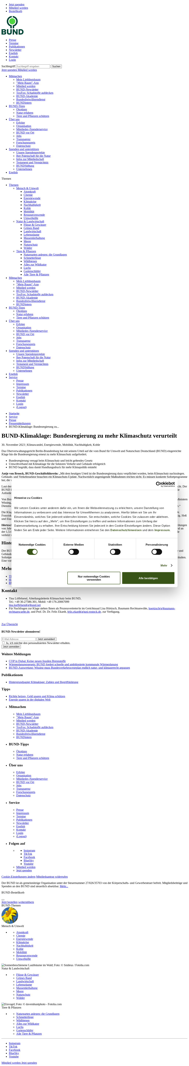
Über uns (14, 119)
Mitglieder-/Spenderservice (32, 129)
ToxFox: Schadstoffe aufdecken (34, 92)
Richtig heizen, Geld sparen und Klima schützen (37, 696)
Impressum (162, 530)
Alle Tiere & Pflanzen (36, 274)
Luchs (27, 267)
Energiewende (32, 198)
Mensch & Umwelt (27, 188)
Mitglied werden (18, 7)
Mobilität (29, 211)
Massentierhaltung (34, 238)
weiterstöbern (26, 902)
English (13, 53)
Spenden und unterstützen (24, 149)
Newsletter (15, 49)
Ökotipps (21, 109)
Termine (13, 43)
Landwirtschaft (32, 231)
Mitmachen (15, 76)
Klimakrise (30, 201)
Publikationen (17, 46)
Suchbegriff (8, 66)
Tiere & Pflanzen (26, 251)
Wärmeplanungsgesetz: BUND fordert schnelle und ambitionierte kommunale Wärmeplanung (63, 664)
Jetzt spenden (16, 4)
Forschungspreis (25, 142)
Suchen (56, 66)
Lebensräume (31, 234)
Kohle (27, 208)
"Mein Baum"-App (27, 82)
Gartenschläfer (32, 271)
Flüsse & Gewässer (35, 224)
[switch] (73, 552)
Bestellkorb (15, 11)
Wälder (28, 248)
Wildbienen (30, 261)
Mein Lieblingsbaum (28, 79)
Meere (27, 241)
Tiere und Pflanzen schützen (32, 116)
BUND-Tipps (17, 106)
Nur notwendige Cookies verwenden (94, 578)
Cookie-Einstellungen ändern (18, 876)
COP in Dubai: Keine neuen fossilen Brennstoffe (37, 661)
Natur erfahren (24, 112)
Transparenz (23, 139)
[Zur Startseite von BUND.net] (12, 33)
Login (12, 59)
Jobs (18, 135)
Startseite (14, 413)
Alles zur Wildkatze (35, 264)
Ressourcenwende (34, 214)
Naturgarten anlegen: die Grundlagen (45, 254)
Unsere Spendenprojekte (30, 152)
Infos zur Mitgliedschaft (30, 159)
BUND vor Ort (25, 132)
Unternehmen (24, 169)
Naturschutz (31, 244)
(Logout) (21, 407)
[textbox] (33, 66)
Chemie (28, 194)
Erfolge (20, 122)
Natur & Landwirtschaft (30, 221)
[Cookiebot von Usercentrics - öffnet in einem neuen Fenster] (158, 484)
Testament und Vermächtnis (32, 162)
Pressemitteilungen (20, 423)
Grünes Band (31, 228)
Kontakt (13, 56)
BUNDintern (24, 102)
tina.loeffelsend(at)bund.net (25, 605)
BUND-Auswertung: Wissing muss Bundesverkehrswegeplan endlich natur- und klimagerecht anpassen (69, 667)
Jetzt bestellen (9, 902)
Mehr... (64, 886)
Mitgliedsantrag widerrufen (52, 876)
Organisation (23, 126)
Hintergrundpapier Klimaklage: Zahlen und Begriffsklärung (43, 682)
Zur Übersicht (9, 624)
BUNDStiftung (25, 165)
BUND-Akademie (27, 96)
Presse (12, 39)
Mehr (164, 565)
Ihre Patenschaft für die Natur (33, 155)
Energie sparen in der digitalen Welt (29, 699)
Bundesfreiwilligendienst (30, 99)
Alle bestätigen (148, 578)
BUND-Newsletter (27, 89)
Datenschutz (23, 145)
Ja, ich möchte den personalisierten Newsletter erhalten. (38, 643)
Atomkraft (30, 191)
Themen (13, 184)
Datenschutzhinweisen (126, 530)
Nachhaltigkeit (32, 204)
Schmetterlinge (32, 257)
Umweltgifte (31, 218)
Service (13, 377)
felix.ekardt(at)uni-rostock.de (84, 611)
